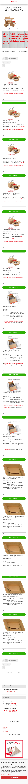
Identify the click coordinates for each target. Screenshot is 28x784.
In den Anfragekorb (14, 103)
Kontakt (4, 728)
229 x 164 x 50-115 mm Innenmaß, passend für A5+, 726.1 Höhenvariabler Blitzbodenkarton (13, 479)
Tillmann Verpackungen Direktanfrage (13, 93)
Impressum (5, 727)
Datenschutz (5, 731)
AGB (3, 730)
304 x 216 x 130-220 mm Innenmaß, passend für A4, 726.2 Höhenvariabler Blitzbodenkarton (13, 518)
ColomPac (6, 322)
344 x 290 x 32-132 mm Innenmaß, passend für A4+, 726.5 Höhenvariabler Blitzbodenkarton (13, 557)
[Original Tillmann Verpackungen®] (14, 2)
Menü (2, 2)
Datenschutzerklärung (6, 774)
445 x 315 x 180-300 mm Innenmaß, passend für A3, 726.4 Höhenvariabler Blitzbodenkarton (13, 634)
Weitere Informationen (14, 781)
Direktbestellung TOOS (10, 691)
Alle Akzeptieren (14, 777)
